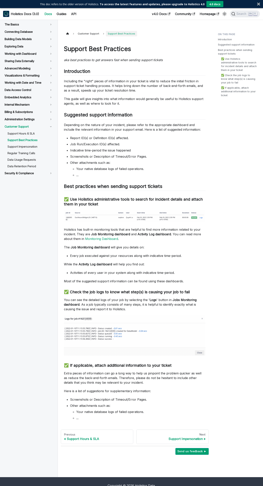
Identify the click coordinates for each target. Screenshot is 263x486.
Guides (61, 14)
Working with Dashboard (20, 53)
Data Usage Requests (22, 159)
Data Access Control (18, 90)
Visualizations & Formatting (22, 75)
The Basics (12, 24)
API (73, 14)
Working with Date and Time (23, 82)
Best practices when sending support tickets (235, 52)
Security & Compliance (19, 173)
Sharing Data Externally (19, 61)
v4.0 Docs (159, 14)
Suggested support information (236, 44)
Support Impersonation (22, 146)
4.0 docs (214, 4)
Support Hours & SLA (21, 133)
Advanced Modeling (17, 68)
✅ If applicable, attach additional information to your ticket (238, 91)
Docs (48, 14)
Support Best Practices (23, 140)
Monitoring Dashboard (101, 239)
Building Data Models (18, 39)
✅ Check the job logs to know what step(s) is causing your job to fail (238, 79)
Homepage (208, 14)
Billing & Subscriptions (19, 112)
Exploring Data (14, 46)
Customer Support (17, 126)
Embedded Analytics (18, 97)
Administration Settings (20, 119)
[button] (131, 4)
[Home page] (67, 33)
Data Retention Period (22, 166)
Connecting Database (19, 31)
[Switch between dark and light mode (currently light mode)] (224, 14)
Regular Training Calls (21, 153)
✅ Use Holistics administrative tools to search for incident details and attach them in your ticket (239, 64)
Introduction (225, 39)
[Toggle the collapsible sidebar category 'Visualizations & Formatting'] (51, 75)
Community (183, 14)
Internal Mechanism (17, 104)
